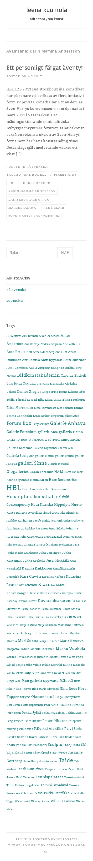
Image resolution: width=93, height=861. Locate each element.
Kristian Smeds (39, 593)
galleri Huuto (64, 455)
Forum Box (18, 423)
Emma (78, 408)
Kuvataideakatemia (56, 600)
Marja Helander (49, 641)
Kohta (60, 585)
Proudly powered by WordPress (47, 839)
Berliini (70, 367)
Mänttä (66, 680)
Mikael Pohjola (15, 664)
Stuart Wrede (58, 752)
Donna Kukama (68, 391)
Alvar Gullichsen (49, 336)
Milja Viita (31, 673)
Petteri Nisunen (54, 721)
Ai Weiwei (13, 336)
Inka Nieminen (69, 512)
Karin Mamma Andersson (32, 191)
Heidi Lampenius (33, 489)
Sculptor (56, 744)
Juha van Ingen (50, 552)
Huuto (76, 505)
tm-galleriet (32, 785)
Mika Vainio (33, 664)
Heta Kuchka (42, 504)
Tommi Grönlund (54, 785)
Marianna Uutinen (71, 625)
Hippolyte (62, 505)
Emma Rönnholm (19, 415)
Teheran (28, 777)
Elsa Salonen (65, 408)
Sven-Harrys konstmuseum (34, 216)
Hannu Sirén (39, 479)
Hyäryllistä (35, 512)
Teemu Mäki (14, 777)
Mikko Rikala (14, 673)
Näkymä (25, 697)
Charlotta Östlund (21, 383)
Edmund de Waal (26, 399)
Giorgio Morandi (58, 463)
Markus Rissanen (37, 657)
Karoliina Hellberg (53, 576)
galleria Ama (48, 432)
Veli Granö (27, 793)
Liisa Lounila (35, 617)
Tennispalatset (49, 777)
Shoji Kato (72, 745)
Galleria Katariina (19, 448)
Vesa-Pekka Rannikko (52, 793)
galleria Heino (71, 432)
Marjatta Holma (17, 649)
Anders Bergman (51, 344)
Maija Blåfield (28, 625)
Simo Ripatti (41, 752)
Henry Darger (36, 183)
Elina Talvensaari (45, 408)
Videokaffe (77, 793)
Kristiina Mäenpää (61, 593)
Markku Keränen (42, 649)
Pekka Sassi (74, 712)
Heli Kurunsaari (56, 489)
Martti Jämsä (58, 657)
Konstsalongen (17, 593)
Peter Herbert (32, 721)
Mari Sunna (28, 640)
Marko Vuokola (70, 648)
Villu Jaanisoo (63, 801)
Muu (18, 681)
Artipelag (44, 367)
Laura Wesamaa (51, 609)
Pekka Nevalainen (53, 712)
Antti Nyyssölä (51, 360)
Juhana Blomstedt (35, 544)
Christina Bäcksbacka (50, 383)
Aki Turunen (30, 336)
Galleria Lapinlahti (45, 448)
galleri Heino (44, 455)
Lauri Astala (71, 609)
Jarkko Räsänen (36, 528)
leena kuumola (46, 10)
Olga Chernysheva (68, 697)
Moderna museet (52, 673)
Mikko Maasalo (74, 664)
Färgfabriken (40, 424)
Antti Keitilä (31, 360)
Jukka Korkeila (34, 560)
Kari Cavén (30, 576)
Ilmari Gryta (51, 512)
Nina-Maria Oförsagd (45, 688)
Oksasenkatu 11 (43, 697)
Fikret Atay (65, 174)
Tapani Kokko (76, 769)
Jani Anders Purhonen (70, 520)
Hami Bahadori (73, 472)
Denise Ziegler (29, 391)
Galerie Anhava (68, 423)
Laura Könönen (31, 609)
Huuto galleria (16, 512)
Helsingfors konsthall (30, 496)
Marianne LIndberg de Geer (23, 633)
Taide (65, 760)
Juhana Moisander (60, 544)
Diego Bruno (50, 391)
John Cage (27, 536)
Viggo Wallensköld (18, 801)
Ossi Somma (14, 705)
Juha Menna (13, 544)
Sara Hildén (66, 737)
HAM (58, 471)
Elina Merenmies (19, 408)
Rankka (11, 737)
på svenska (37, 166)
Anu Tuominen (17, 367)
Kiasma (46, 584)
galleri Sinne (32, 463)
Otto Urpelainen (33, 705)
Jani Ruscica (15, 528)
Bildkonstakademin (38, 375)
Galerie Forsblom (21, 431)
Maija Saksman (47, 625)
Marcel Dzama (22, 207)
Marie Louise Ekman (55, 633)
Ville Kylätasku (40, 801)
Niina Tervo (22, 688)
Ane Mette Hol (72, 344)
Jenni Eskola (57, 528)
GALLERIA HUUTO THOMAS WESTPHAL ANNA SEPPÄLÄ (43, 439)
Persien (18, 721)
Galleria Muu (65, 448)
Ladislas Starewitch (28, 199)
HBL (12, 183)
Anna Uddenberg (43, 352)
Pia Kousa (26, 728)
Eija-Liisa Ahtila (49, 399)
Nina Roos (68, 688)
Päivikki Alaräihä (48, 728)
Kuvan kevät (27, 601)
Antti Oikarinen (74, 360)
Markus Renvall (16, 657)
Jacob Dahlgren (44, 520)
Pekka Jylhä (31, 713)
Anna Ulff (61, 352)
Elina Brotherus (73, 399)
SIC (83, 745)
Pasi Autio (51, 705)
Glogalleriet (17, 471)
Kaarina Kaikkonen (37, 568)
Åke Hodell (35, 174)
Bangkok (57, 367)
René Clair (53, 207)
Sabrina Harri (27, 737)
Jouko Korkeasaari (48, 536)
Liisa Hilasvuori (16, 617)
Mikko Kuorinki (52, 664)
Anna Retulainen (19, 352)
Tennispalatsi (74, 777)
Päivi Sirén (73, 728)
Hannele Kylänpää (17, 479)
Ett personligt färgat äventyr (44, 67)
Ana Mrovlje (32, 344)
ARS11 (33, 367)
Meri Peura (76, 657)
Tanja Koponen (56, 769)
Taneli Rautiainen (30, 769)
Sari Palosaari (37, 745)
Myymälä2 (50, 681)
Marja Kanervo (72, 641)
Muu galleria (31, 681)
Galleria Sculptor (20, 456)
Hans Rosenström (63, 480)
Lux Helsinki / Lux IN (58, 617)
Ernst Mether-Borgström (48, 415)
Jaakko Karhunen (19, 520)
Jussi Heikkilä (57, 560)
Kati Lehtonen (28, 585)
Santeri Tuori (47, 737)
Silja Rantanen (19, 752)
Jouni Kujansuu (72, 536)
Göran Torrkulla (41, 472)
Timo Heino (15, 785)
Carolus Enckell (73, 376)
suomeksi (14, 300)
